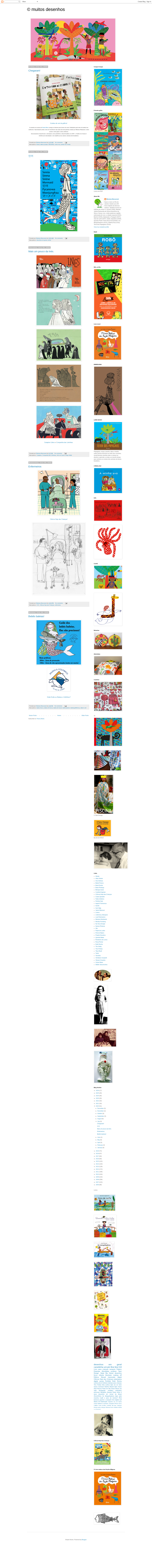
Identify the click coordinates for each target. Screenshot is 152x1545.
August (99, 1119)
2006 (97, 1185)
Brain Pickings (99, 887)
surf (120, 1400)
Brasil (38, 144)
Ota (96, 928)
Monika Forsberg (100, 921)
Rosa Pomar (99, 942)
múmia (120, 1407)
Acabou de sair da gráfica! (58, 123)
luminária (105, 1403)
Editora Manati (100, 1377)
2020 (97, 1106)
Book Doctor (99, 885)
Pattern (119, 1369)
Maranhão (51, 144)
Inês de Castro (61, 455)
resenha (96, 1398)
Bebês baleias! (36, 616)
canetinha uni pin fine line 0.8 (108, 1367)
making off (117, 1375)
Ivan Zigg (98, 908)
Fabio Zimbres (99, 899)
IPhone (116, 1403)
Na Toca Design (100, 924)
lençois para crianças (99, 1407)
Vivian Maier (99, 962)
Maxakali (98, 1409)
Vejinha (106, 1387)
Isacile (97, 906)
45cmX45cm (97, 1396)
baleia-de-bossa (48, 707)
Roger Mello (68, 455)
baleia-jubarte (66, 707)
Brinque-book (99, 890)
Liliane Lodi (83, 707)
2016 (97, 1159)
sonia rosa (57, 144)
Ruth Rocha (99, 944)
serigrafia (111, 1403)
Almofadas (105, 1371)
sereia (49, 240)
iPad (95, 1388)
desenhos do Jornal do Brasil (110, 1394)
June (99, 1137)
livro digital (115, 1400)
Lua (95, 1409)
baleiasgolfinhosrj (75, 707)
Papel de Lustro (100, 930)
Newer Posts (33, 715)
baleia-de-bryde (57, 707)
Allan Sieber (99, 878)
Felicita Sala (99, 901)
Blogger (84, 1539)
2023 (97, 1098)
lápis (116, 1396)
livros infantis (114, 1407)
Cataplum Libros (49, 442)
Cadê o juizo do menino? (109, 1398)
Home (59, 715)
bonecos (96, 1400)
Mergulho (103, 1392)
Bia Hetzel (109, 1373)
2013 (97, 1166)
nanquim (112, 1369)
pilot (120, 1396)
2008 (97, 1179)
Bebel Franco (99, 883)
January (100, 1147)
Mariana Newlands (101, 919)
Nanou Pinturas (100, 926)
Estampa (97, 1371)
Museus (108, 1407)
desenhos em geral (41, 240)
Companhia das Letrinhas (64, 442)
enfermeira (58, 605)
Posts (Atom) (40, 718)
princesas (97, 1392)
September (100, 1116)
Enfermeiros (34, 466)
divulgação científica (106, 1390)
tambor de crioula (65, 144)
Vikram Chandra (100, 960)
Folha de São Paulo (108, 1388)
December (100, 1108)
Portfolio (108, 1381)
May (98, 1140)
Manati (112, 1387)
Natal (102, 1373)
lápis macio (118, 1387)
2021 (97, 1103)
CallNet (96, 1405)
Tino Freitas (99, 949)
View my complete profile (101, 227)
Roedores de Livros (101, 940)
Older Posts (85, 715)
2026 (97, 1090)
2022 (97, 1101)
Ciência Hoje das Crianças (47, 605)
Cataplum (39, 455)
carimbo (109, 1405)
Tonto (97, 953)
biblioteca (100, 1403)
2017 (97, 1156)
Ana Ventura (99, 881)
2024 (97, 1096)
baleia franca (39, 707)
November (100, 1111)
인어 (30, 155)
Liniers (97, 912)
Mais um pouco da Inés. (41, 251)
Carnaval (101, 1387)
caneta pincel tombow (100, 1383)
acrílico (104, 1405)
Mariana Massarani (113, 199)
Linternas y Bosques (101, 915)
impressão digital (115, 1377)
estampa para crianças (115, 1383)
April (98, 1142)
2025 (97, 1093)
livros (120, 1403)
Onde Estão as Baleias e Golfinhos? (59, 697)
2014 (97, 1164)
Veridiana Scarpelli (101, 958)
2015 (97, 1161)
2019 (97, 1151)
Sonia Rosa (45, 127)
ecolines (114, 1371)
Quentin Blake (99, 937)
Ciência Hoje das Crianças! (59, 519)
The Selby (98, 946)
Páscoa (99, 1388)
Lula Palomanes (100, 917)
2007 (97, 1182)
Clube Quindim (100, 897)
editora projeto (44, 144)
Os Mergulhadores (108, 1396)
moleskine (118, 1390)
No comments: (59, 142)
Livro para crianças (101, 1369)
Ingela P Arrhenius (101, 903)
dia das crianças (117, 1405)
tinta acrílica (106, 1385)
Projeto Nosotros (100, 935)
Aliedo (97, 876)
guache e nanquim (105, 1400)
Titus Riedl (98, 951)
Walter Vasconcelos (101, 964)
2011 (97, 1172)
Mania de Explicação (100, 1401)
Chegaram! (34, 70)
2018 (97, 1153)
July (98, 1121)
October (99, 1113)
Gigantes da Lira (113, 1401)
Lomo (99, 1405)
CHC (37, 605)
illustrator (108, 1375)
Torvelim (98, 955)
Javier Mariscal (100, 910)
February (100, 1145)
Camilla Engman (100, 892)
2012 (97, 1169)
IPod (120, 1398)
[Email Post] (65, 142)
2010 (97, 1174)
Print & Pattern (99, 933)
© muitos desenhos (46, 9)
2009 (97, 1177)
